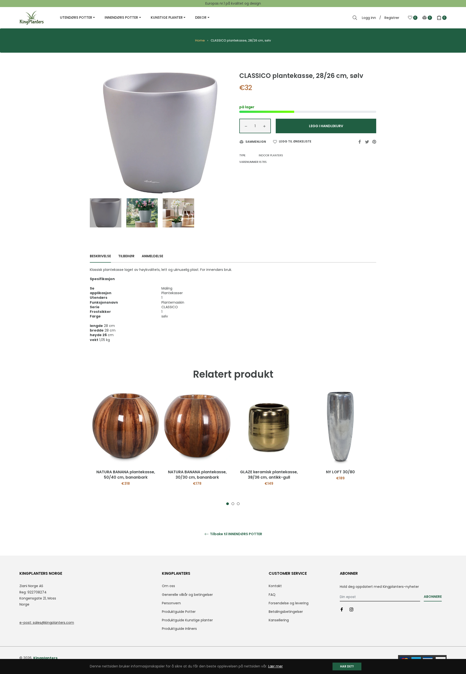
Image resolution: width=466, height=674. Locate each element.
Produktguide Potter (179, 611)
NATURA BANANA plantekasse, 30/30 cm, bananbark (197, 474)
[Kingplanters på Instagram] (351, 609)
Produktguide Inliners (179, 628)
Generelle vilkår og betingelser (187, 594)
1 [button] (227, 503)
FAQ (272, 594)
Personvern (171, 603)
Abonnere (433, 596)
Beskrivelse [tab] (100, 256)
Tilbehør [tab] (126, 256)
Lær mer (275, 666)
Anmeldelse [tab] (153, 256)
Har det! (347, 666)
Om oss (168, 585)
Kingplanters (45, 658)
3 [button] (238, 503)
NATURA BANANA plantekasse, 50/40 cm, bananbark (125, 474)
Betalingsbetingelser (286, 611)
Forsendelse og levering (288, 603)
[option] (125, 448)
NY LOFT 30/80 (340, 472)
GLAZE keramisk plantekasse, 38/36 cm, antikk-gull (269, 474)
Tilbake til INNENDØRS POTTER (235, 534)
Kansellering (279, 620)
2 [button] (233, 503)
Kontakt (275, 585)
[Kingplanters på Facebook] (342, 609)
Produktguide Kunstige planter (187, 620)
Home (200, 40)
